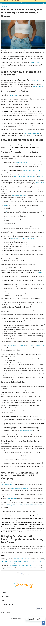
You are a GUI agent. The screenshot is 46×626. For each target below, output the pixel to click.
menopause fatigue (31, 504)
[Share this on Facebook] (21, 573)
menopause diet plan (29, 336)
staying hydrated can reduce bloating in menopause (23, 238)
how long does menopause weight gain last (18, 559)
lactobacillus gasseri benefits (14, 563)
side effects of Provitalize (11, 509)
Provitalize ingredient (12, 498)
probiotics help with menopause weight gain (24, 176)
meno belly (5, 491)
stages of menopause (14, 95)
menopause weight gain (37, 86)
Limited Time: (22, 0)
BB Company (7, 612)
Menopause (4, 79)
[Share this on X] (18, 573)
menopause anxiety (19, 505)
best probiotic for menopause (32, 133)
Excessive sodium (5, 353)
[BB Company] (23, 3)
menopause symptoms (36, 80)
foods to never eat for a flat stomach (36, 345)
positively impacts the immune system (32, 170)
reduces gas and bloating (21, 162)
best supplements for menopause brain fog (17, 504)
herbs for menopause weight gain (19, 195)
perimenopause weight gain (27, 561)
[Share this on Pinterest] (24, 573)
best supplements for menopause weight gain (21, 565)
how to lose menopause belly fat (21, 558)
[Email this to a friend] (27, 573)
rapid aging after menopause (14, 561)
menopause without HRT (26, 430)
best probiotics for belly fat (26, 174)
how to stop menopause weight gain (19, 488)
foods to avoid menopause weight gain (16, 345)
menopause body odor (38, 505)
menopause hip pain (9, 505)
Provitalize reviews (33, 509)
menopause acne (29, 505)
